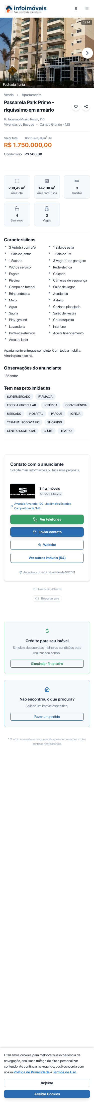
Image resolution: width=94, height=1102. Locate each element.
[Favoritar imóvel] (76, 107)
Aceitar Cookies (47, 1094)
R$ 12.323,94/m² (36, 138)
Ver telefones (50, 519)
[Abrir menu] (87, 9)
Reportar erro (50, 598)
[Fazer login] (76, 9)
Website (49, 545)
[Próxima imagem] (87, 53)
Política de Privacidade (32, 1072)
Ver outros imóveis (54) (47, 558)
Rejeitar (47, 1083)
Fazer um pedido (47, 717)
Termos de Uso (64, 1072)
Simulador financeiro (47, 664)
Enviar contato (50, 532)
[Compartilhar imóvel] (86, 107)
